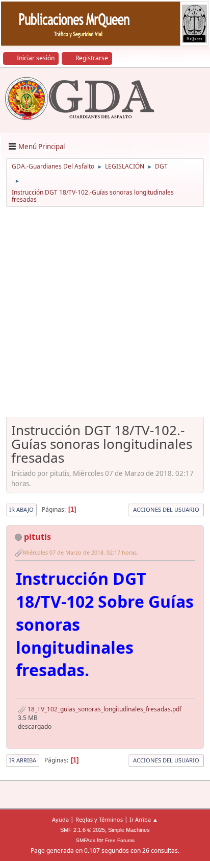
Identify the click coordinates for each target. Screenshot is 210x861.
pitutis (37, 536)
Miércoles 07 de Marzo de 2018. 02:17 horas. (80, 552)
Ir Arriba (22, 760)
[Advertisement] (105, 315)
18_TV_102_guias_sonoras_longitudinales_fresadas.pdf (103, 709)
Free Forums (120, 840)
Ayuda (60, 819)
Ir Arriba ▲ (143, 819)
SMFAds (85, 840)
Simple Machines (129, 830)
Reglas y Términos (99, 819)
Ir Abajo (21, 509)
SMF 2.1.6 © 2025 (82, 830)
